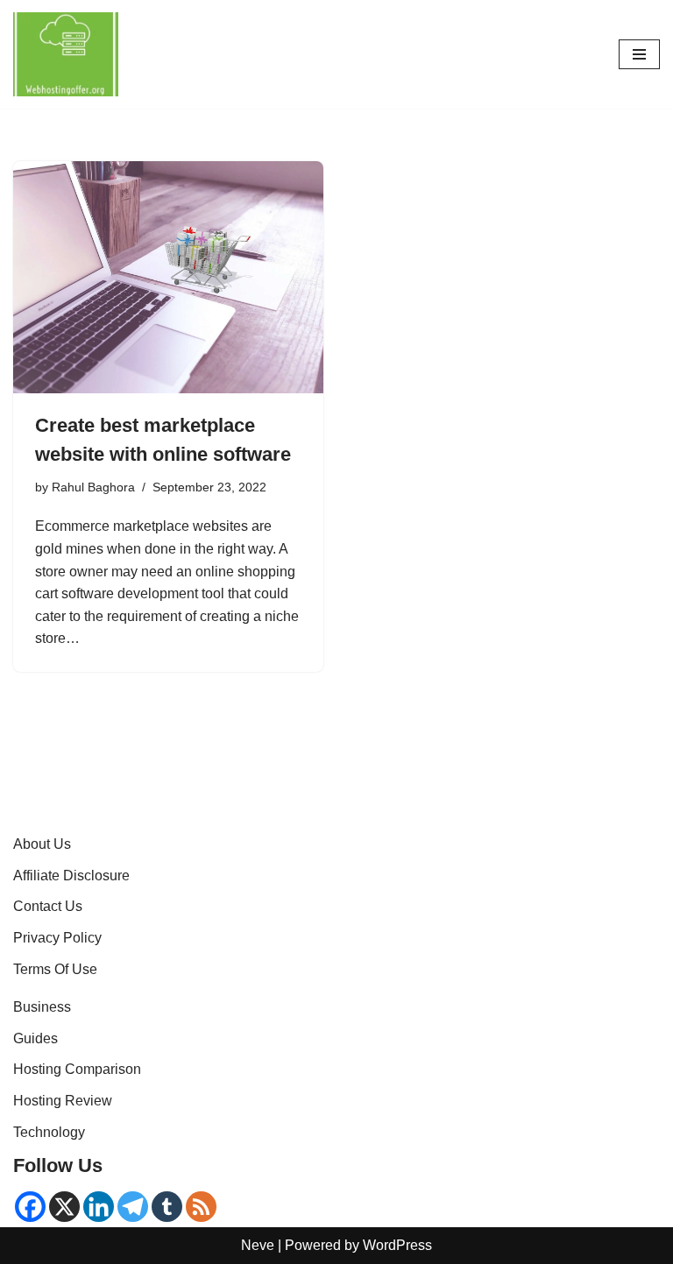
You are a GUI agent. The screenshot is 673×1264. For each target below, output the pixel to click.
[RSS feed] (201, 1206)
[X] (64, 1206)
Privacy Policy (57, 937)
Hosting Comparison (77, 1069)
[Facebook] (30, 1206)
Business (42, 1006)
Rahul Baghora (93, 487)
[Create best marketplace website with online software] (168, 277)
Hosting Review (62, 1100)
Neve (257, 1245)
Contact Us (47, 906)
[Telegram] (132, 1206)
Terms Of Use (55, 969)
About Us (42, 844)
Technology (49, 1132)
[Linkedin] (98, 1206)
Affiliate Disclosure (71, 875)
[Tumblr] (167, 1206)
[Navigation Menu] (639, 54)
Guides (35, 1038)
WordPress (397, 1245)
